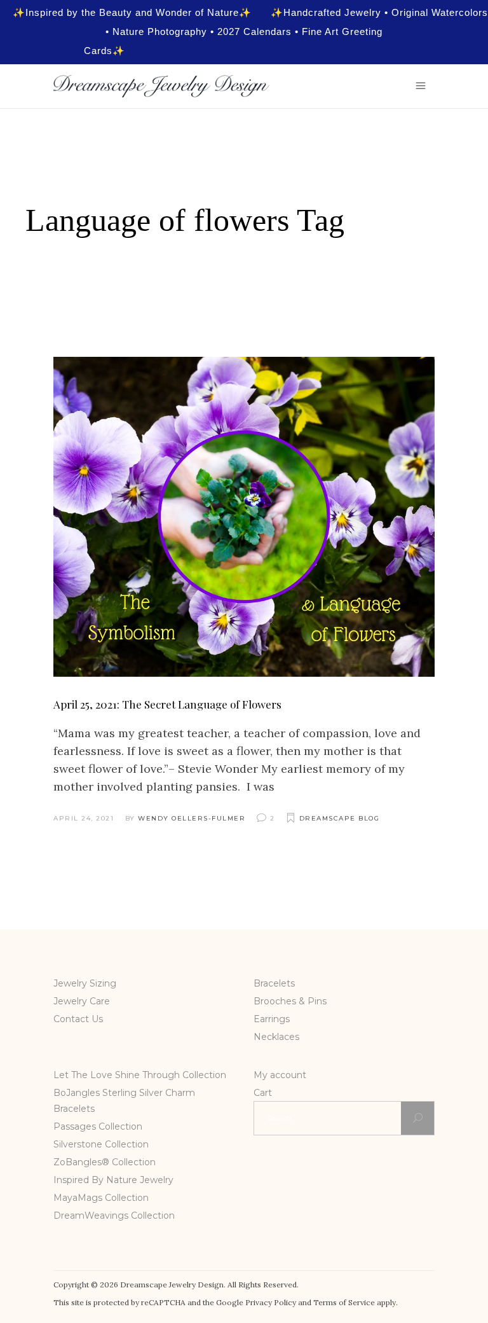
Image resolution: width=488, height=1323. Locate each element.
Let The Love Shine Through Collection (139, 1075)
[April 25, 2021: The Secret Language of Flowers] (244, 517)
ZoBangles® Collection (104, 1162)
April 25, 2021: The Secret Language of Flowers (167, 704)
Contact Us (78, 1019)
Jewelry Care (81, 1001)
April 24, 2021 (83, 818)
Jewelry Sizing (84, 983)
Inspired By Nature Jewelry (113, 1180)
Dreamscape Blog (339, 818)
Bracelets (274, 983)
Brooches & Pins (290, 1001)
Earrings (272, 1019)
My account (280, 1075)
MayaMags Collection (101, 1197)
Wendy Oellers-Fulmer (191, 818)
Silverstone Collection (101, 1144)
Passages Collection (97, 1126)
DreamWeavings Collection (114, 1215)
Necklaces (276, 1036)
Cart (263, 1092)
